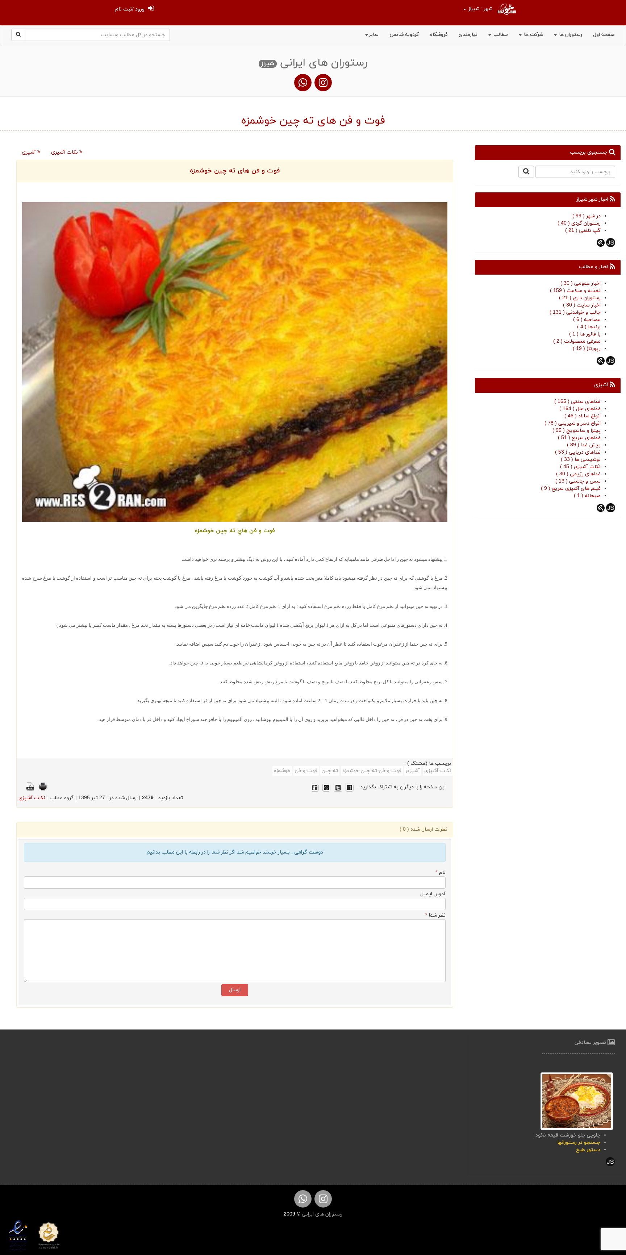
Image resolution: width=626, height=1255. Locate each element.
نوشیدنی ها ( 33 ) (581, 459)
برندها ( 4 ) (589, 327)
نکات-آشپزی (437, 770)
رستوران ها (570, 34)
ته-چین (330, 770)
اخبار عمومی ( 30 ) (580, 283)
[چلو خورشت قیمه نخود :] (577, 1100)
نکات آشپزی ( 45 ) (580, 466)
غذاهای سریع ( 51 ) (579, 437)
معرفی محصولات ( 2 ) (577, 341)
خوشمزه (282, 770)
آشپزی (29, 152)
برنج (325, 681)
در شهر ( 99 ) (586, 216)
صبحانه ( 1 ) (587, 495)
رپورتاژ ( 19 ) (587, 348)
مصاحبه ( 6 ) (587, 319)
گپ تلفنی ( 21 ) (583, 230)
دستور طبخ (588, 1149)
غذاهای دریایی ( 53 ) (578, 452)
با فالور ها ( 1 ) (585, 334)
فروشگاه (439, 34)
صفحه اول (604, 34)
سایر (374, 34)
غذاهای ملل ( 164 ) (580, 408)
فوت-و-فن (306, 770)
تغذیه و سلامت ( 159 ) (575, 290)
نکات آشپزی (65, 152)
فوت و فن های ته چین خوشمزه (235, 170)
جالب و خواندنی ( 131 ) (575, 312)
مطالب (500, 34)
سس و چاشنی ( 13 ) (578, 481)
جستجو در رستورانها (578, 1142)
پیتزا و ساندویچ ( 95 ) (576, 430)
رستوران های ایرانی (321, 1214)
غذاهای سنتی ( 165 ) (577, 401)
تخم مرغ (386, 606)
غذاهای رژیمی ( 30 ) (578, 474)
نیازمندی (468, 34)
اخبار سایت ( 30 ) (582, 305)
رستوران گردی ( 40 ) (579, 223)
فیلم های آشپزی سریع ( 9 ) (571, 488)
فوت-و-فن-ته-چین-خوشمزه (371, 770)
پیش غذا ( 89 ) (584, 445)
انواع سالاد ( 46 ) (582, 416)
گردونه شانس (404, 34)
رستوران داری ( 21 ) (580, 298)
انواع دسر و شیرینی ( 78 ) (572, 423)
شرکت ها (532, 34)
